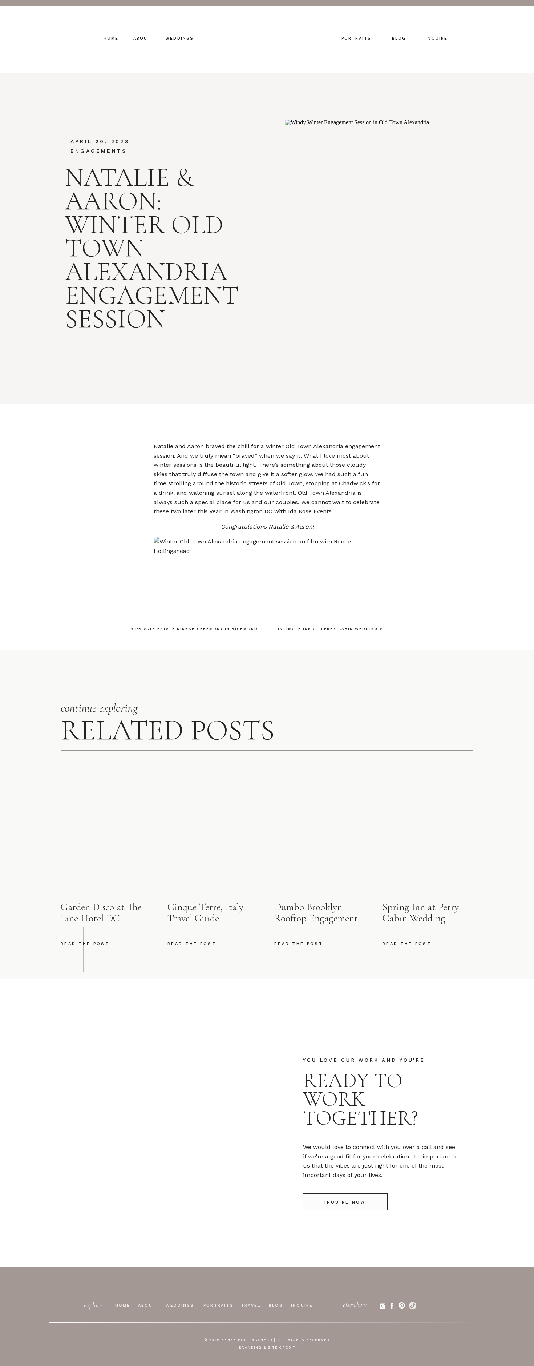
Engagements (98, 151)
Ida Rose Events (310, 511)
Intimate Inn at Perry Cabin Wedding (328, 629)
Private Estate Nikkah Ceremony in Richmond (196, 629)
